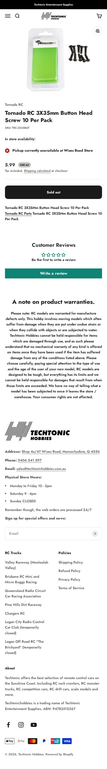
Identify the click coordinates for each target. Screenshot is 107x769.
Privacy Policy (69, 579)
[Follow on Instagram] (21, 724)
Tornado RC (14, 104)
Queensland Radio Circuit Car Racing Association (25, 593)
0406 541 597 (30, 460)
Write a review (53, 273)
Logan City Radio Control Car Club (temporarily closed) (24, 627)
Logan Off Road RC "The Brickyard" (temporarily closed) (24, 647)
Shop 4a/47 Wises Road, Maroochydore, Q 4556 (61, 451)
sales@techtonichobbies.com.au (41, 468)
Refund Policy (69, 570)
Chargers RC (15, 613)
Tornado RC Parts (18, 213)
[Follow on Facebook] (8, 724)
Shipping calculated (37, 171)
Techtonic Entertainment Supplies (53, 4)
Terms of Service (71, 587)
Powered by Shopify (59, 754)
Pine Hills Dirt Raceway (23, 604)
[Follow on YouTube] (33, 724)
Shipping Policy (70, 562)
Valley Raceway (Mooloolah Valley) (26, 565)
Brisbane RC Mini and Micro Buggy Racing (22, 579)
